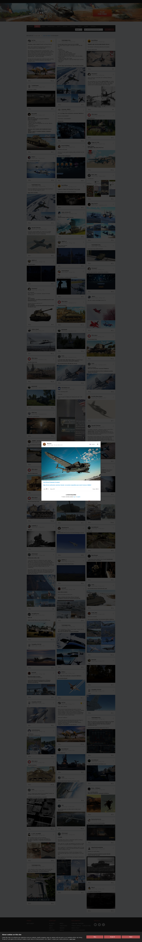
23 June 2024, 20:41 (58, 445)
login (74, 496)
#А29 (44, 482)
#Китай (47, 482)
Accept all (112, 936)
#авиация (52, 482)
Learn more (72, 939)
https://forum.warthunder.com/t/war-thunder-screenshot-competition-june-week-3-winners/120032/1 (67, 485)
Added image (50, 445)
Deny (95, 936)
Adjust (130, 936)
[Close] (98, 444)
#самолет (57, 482)
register (78, 496)
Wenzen (49, 443)
